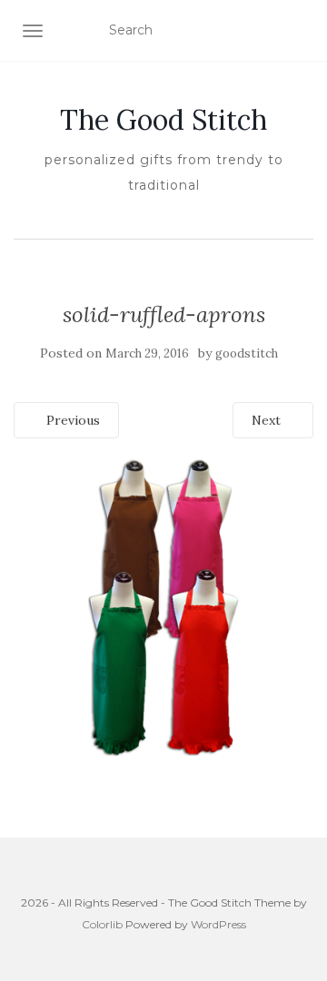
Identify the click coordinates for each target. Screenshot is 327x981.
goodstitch (246, 353)
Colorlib (102, 924)
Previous (71, 420)
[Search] (302, 30)
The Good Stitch (163, 119)
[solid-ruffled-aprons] (163, 605)
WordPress (218, 924)
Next (268, 420)
